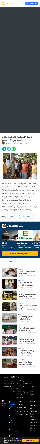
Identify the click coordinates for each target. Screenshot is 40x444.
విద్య (31, 380)
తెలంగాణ (9, 15)
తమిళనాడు (7, 386)
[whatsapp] (14, 150)
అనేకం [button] (8, 129)
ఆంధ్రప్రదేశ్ (9, 10)
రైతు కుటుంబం (32, 385)
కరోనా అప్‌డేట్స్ (19, 393)
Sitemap (33, 431)
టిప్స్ (11, 394)
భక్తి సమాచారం (26, 387)
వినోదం (19, 388)
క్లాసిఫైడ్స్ (25, 391)
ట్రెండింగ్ (12, 383)
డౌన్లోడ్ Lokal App (30, 440)
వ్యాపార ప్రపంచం (32, 393)
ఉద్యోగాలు (12, 380)
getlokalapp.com (22, 411)
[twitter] (9, 150)
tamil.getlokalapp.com (24, 414)
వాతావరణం (33, 388)
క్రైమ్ (24, 380)
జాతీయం (25, 383)
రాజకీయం (20, 397)
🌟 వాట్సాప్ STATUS (12, 389)
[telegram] (4, 150)
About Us (33, 411)
